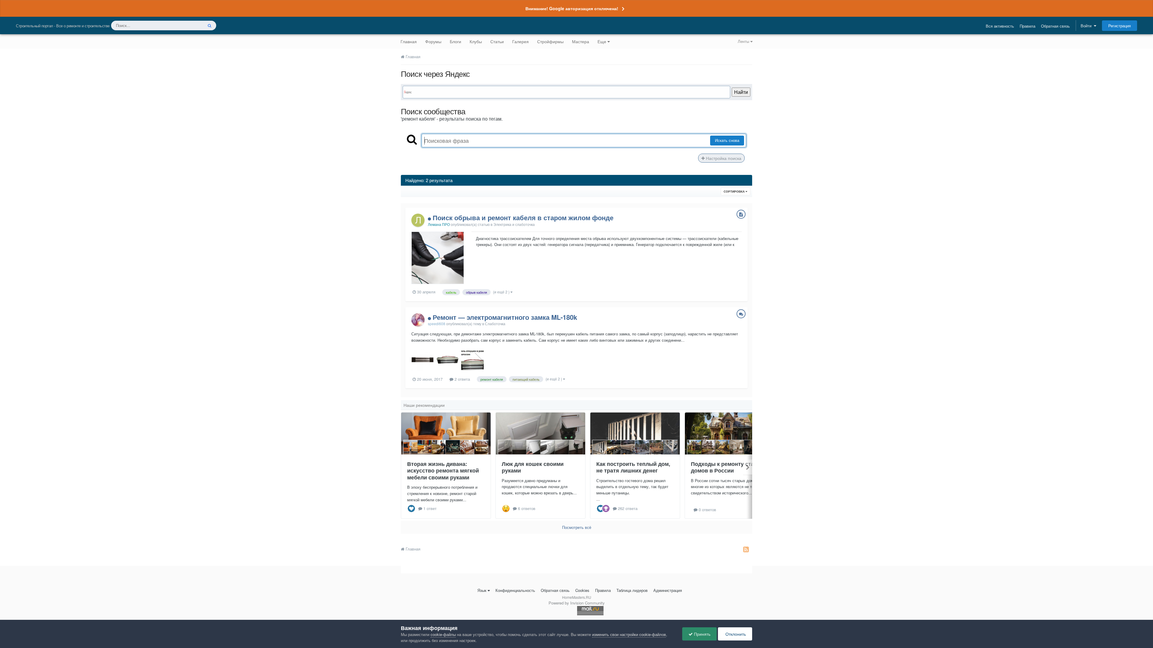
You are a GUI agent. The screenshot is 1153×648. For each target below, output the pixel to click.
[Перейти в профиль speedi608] (418, 319)
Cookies (582, 590)
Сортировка (735, 191)
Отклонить (735, 634)
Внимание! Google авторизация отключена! (571, 8)
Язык (482, 590)
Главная (409, 41)
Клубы (476, 41)
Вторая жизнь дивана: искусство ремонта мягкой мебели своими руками (443, 470)
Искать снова (727, 140)
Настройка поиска (723, 158)
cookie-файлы (443, 634)
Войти (1087, 25)
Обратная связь (1055, 26)
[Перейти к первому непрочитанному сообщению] (430, 217)
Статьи (497, 41)
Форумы (433, 41)
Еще (602, 41)
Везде (189, 25)
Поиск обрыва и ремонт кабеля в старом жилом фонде (523, 217)
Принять (701, 634)
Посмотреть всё (576, 527)
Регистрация (1119, 25)
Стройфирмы (550, 41)
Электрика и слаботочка (514, 224)
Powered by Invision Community (577, 603)
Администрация (667, 590)
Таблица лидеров (632, 590)
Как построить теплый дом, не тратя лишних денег (633, 467)
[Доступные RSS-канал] (746, 549)
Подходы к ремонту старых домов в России (728, 467)
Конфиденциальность (515, 590)
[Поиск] (209, 25)
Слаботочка (495, 323)
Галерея (520, 41)
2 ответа (461, 379)
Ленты (744, 41)
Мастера (580, 41)
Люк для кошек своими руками (533, 467)
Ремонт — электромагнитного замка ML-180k (505, 317)
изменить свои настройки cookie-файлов (629, 634)
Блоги (455, 41)
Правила (1027, 26)
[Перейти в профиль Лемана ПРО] (418, 220)
